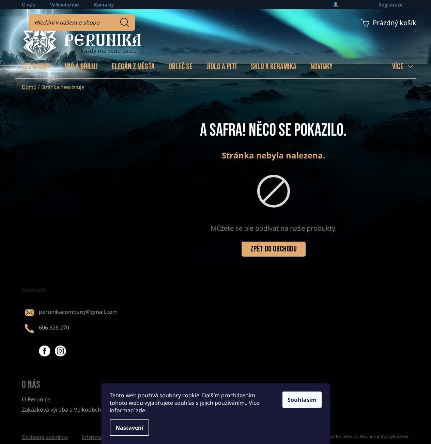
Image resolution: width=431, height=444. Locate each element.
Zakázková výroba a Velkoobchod (65, 409)
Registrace (391, 4)
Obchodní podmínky (45, 437)
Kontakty (104, 4)
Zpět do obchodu (273, 249)
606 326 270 (54, 327)
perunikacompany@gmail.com (78, 312)
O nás (28, 4)
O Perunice (36, 399)
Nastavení (129, 427)
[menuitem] (36, 66)
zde (140, 410)
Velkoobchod (64, 4)
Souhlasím (302, 399)
